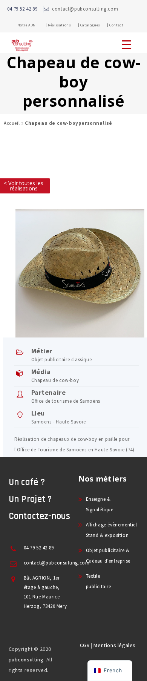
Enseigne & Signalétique (99, 504)
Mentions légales (114, 645)
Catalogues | (94, 25)
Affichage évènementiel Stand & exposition (111, 529)
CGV (85, 645)
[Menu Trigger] (126, 44)
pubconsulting (26, 659)
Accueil (12, 123)
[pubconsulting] (22, 51)
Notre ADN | (32, 25)
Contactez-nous (39, 516)
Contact (116, 25)
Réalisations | (63, 25)
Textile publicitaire (98, 581)
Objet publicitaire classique (61, 359)
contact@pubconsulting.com (85, 9)
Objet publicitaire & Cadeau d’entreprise (108, 555)
